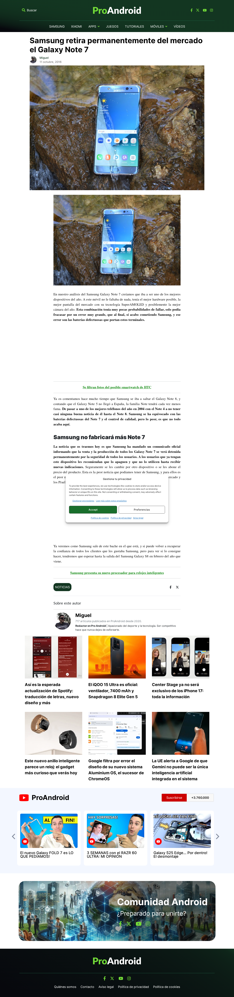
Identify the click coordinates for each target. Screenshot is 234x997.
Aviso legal (138, 518)
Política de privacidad (121, 518)
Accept (93, 509)
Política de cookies (100, 518)
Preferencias (142, 509)
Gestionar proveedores (83, 500)
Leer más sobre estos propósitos (111, 500)
